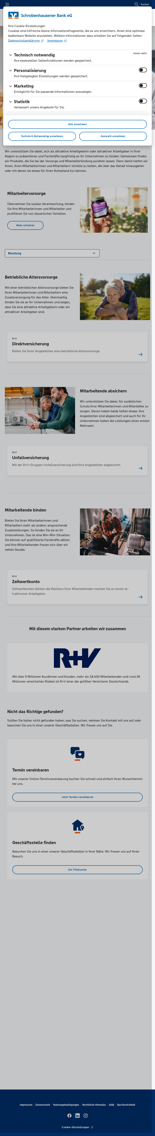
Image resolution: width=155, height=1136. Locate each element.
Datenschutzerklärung (24, 40)
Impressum (55, 40)
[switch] (143, 70)
